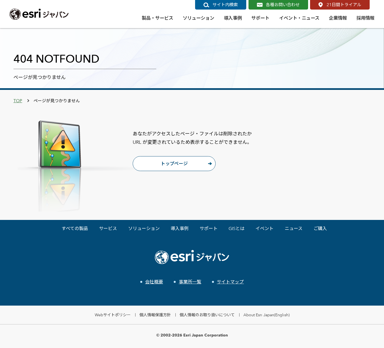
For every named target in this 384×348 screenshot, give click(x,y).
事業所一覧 (190, 282)
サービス (108, 228)
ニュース (293, 228)
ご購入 (320, 228)
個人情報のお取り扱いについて (207, 314)
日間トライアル (344, 4)
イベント (265, 228)
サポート (209, 228)
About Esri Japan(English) (266, 314)
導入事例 (180, 228)
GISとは (237, 228)
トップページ (174, 163)
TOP (17, 100)
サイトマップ (230, 282)
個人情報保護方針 (155, 314)
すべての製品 (75, 228)
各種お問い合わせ (283, 4)
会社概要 (154, 282)
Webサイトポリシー (113, 314)
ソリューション (144, 228)
